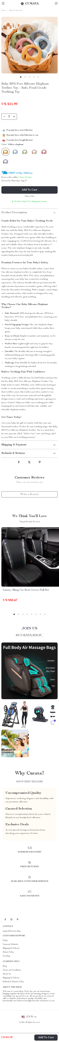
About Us (7, 974)
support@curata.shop (12, 931)
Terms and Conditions (12, 970)
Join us (29, 628)
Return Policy (8, 952)
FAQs (5, 941)
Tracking (6, 956)
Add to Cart (46, 1037)
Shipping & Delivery (11, 948)
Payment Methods (10, 944)
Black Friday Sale (15, 10)
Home (3, 10)
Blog (5, 966)
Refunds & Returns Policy (13, 982)
